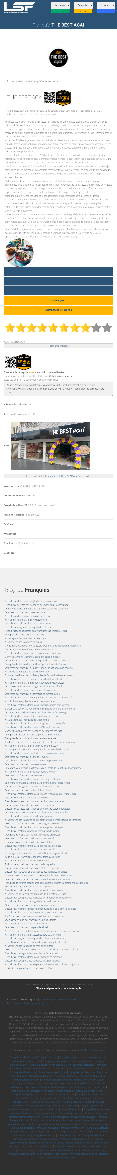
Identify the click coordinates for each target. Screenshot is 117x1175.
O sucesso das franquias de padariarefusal (26, 927)
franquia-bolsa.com (83, 1064)
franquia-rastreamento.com (76, 1139)
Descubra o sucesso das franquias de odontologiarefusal (33, 679)
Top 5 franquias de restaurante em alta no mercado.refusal (34, 916)
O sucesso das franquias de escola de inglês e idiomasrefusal (36, 823)
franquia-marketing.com (96, 1124)
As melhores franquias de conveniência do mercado (31, 745)
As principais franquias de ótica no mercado (27, 671)
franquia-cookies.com (24, 1083)
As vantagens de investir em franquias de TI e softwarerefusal (35, 894)
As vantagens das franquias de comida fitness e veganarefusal (36, 853)
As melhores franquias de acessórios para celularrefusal (33, 934)
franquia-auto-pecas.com (56, 1061)
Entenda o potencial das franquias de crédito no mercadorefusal (37, 879)
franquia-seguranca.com (77, 1142)
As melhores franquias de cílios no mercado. (27, 860)
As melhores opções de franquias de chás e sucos (30, 627)
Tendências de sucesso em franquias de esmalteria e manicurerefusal (40, 742)
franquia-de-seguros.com (25, 1094)
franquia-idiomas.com (54, 1116)
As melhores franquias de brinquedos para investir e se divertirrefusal (40, 697)
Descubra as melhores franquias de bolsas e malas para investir (37, 705)
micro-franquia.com (65, 1157)
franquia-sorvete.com (94, 1146)
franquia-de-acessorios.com (90, 1087)
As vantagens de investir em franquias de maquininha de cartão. (37, 749)
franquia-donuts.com (79, 1098)
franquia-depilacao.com (53, 1098)
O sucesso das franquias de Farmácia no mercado (30, 838)
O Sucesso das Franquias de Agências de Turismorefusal (33, 686)
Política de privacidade (93, 1050)
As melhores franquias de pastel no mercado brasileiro (32, 653)
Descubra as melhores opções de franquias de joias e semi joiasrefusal (40, 908)
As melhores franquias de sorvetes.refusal (26, 619)
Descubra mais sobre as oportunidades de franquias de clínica (36, 942)
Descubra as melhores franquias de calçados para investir (34, 890)
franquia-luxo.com (44, 1124)
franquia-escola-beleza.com (77, 1101)
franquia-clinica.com (66, 1076)
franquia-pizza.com (93, 1135)
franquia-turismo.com (92, 1150)
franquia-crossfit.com (37, 1087)
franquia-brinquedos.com (37, 1068)
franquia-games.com (96, 1113)
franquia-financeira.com (97, 1109)
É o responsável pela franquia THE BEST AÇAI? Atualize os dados (58, 476)
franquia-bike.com (38, 1064)
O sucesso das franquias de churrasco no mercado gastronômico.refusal (41, 949)
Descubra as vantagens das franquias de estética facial (32, 960)
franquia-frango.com (46, 1113)
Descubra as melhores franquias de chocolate (28, 623)
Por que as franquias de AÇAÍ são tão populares (29, 886)
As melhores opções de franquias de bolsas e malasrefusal (34, 938)
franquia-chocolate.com (82, 1072)
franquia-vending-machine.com (25, 1153)
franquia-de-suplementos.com (58, 1094)
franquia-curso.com (62, 1087)
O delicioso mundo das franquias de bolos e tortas (30, 919)
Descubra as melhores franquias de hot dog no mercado (33, 957)
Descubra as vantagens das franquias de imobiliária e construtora (38, 897)
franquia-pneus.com (24, 1139)
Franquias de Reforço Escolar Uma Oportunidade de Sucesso (36, 664)
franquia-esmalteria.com (64, 1105)
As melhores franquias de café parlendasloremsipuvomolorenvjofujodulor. (42, 964)
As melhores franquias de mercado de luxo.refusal (30, 690)
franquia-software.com (67, 1146)
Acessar (60, 11)
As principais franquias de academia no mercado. (30, 701)
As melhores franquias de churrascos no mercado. (30, 849)
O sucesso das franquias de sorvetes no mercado (30, 905)
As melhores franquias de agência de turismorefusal (31, 601)
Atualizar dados (50, 81)
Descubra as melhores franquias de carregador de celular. (34, 827)
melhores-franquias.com (83, 1153)
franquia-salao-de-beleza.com (45, 1142)
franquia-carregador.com (52, 1072)
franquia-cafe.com (99, 1068)
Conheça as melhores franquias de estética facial (29, 805)
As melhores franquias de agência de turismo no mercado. (34, 753)
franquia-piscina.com (69, 1135)
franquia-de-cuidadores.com (58, 1090)
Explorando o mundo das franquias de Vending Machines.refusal (37, 782)
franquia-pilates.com (44, 1135)
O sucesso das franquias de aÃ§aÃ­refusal (25, 764)
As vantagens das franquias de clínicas (24, 642)
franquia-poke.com (48, 1139)
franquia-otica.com (46, 1131)
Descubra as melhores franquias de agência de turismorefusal (36, 723)
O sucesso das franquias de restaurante (25, 612)
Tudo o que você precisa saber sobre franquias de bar (32, 856)
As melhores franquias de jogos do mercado (27, 616)
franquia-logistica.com (19, 1124)
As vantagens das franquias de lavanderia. (26, 638)
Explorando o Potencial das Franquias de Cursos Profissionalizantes (39, 675)
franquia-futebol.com (71, 1113)
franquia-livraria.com (93, 1120)
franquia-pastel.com (96, 1131)
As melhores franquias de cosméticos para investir (30, 771)
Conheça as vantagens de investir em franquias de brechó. (34, 786)
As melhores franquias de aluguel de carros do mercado (33, 901)
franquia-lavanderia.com (66, 1120)
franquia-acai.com (47, 1057)
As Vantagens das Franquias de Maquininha (27, 719)
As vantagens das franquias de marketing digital (29, 945)
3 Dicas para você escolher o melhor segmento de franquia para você (40, 708)
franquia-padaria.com (70, 1131)
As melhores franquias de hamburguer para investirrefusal (34, 682)
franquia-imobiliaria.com (82, 1116)
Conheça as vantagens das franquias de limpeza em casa (33, 730)
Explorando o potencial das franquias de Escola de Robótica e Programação (43, 768)
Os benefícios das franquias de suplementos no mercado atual (36, 608)
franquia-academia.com (22, 1057)
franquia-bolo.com (61, 1064)
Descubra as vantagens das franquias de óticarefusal (31, 953)
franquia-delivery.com (26, 1098)
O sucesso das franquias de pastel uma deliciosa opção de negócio (39, 667)
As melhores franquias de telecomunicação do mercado (33, 912)
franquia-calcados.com (24, 1072)
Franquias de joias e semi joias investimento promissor (32, 834)
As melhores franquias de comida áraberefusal (28, 816)
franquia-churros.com (41, 1076)
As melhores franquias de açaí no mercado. (27, 923)
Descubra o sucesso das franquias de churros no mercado (34, 801)
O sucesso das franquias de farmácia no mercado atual (32, 693)
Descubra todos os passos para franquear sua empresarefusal (36, 630)
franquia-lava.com (41, 1120)
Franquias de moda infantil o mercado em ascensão (31, 738)
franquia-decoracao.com (90, 1094)
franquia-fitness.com (21, 1113)
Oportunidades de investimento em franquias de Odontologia (36, 712)
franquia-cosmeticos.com (52, 1083)
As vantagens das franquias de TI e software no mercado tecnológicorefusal (43, 819)
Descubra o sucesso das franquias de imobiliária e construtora (36, 604)
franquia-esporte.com (91, 1105)
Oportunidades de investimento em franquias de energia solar (36, 812)
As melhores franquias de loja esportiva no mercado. (31, 716)
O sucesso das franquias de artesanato (24, 775)
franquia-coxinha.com (80, 1083)
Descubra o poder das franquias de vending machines (32, 779)
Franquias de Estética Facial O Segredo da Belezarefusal (33, 734)
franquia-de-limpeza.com (89, 1090)
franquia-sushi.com (45, 1150)
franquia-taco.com (68, 1150)
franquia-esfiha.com (37, 1105)
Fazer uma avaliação (59, 345)
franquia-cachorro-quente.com (70, 1068)
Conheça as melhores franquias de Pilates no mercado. (32, 868)
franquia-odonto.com (22, 1131)
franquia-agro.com (70, 1057)
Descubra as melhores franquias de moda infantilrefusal (33, 845)
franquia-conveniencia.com (89, 1079)
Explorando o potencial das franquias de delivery (30, 842)
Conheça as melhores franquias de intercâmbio (29, 649)
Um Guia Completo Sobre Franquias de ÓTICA (28, 968)
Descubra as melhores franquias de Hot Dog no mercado (33, 760)
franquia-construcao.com (25, 1079)
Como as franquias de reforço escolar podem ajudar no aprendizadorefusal (43, 645)
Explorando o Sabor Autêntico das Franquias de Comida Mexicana (38, 875)
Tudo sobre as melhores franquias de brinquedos (30, 864)
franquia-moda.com (47, 1127)
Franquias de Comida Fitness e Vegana (24, 634)
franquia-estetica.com (19, 1109)
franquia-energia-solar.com (45, 1101)
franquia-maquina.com (68, 1124)
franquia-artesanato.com (26, 1061)
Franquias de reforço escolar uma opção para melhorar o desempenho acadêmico (46, 882)
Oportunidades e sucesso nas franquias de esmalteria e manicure (38, 660)
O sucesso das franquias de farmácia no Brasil (28, 790)
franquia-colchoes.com (92, 1076)
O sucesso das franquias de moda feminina (27, 756)
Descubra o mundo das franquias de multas (27, 797)
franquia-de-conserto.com (26, 1090)
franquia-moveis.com (72, 1127)
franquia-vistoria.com (56, 1153)
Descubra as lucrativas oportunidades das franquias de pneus (36, 871)
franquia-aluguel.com (94, 1057)
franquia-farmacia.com (45, 1109)
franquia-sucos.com (21, 1150)
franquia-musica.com (97, 1127)
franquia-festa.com (71, 1109)
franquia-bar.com (81, 1061)
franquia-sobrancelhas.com (37, 1146)
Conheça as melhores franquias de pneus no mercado (32, 656)
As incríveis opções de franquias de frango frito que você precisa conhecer (42, 931)
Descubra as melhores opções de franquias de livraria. (32, 831)
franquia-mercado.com (22, 1127)
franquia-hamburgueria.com (24, 1116)
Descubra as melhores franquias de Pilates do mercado (33, 727)
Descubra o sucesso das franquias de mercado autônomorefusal (37, 808)
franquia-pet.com (21, 1135)
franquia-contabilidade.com (57, 1079)
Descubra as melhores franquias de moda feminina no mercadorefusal (40, 793)
